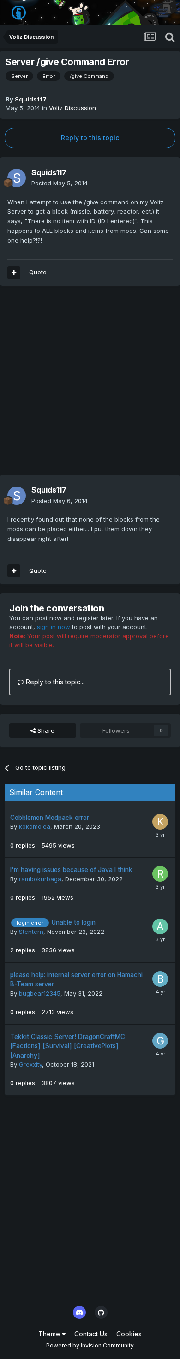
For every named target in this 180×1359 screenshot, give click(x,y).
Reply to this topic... (54, 682)
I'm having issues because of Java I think (71, 869)
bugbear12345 (39, 993)
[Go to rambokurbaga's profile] (160, 874)
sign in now (53, 626)
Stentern (31, 931)
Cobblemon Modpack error (49, 817)
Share (45, 730)
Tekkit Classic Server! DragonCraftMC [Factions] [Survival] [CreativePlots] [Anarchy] (67, 1046)
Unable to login (74, 922)
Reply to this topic (90, 138)
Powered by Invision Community (90, 1345)
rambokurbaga (40, 879)
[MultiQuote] (13, 272)
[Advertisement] (90, 385)
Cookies (129, 1334)
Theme (50, 1334)
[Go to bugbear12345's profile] (160, 979)
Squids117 (31, 99)
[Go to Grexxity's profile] (160, 1041)
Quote (38, 272)
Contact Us (91, 1334)
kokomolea (34, 826)
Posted (59, 183)
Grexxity (30, 1064)
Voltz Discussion (72, 108)
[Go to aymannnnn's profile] (160, 926)
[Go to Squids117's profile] (16, 178)
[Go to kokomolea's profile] (160, 822)
